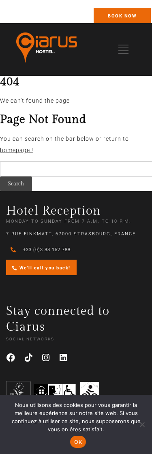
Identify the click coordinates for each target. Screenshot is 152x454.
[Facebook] (10, 357)
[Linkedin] (63, 357)
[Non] (142, 424)
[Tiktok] (28, 357)
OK (78, 442)
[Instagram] (45, 357)
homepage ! (16, 150)
